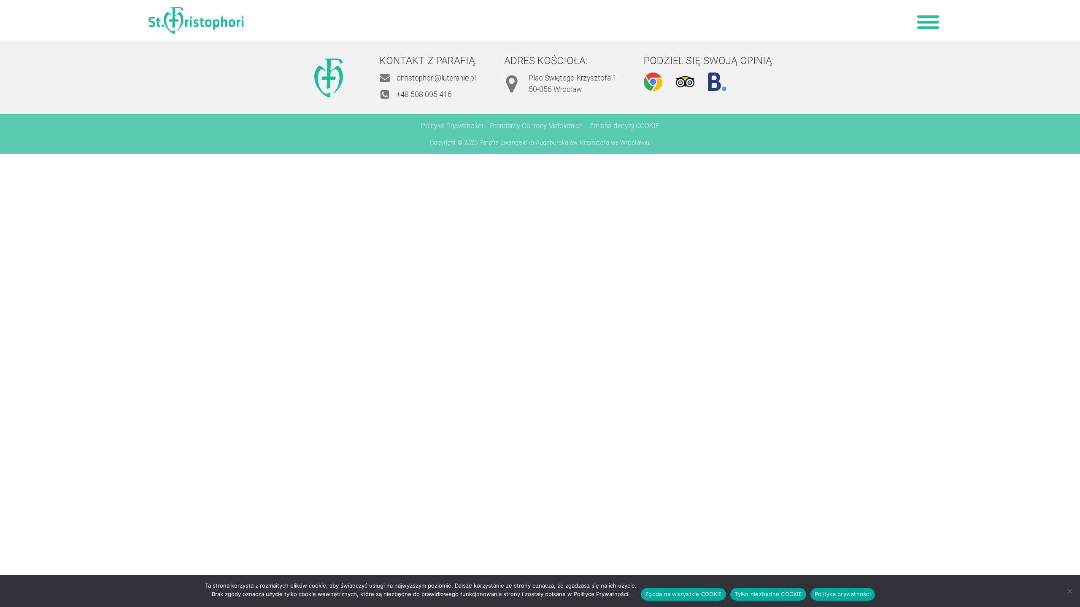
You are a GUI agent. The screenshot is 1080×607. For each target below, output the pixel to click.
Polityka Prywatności (452, 126)
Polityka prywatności (843, 594)
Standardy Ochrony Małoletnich (536, 126)
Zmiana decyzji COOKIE (624, 126)
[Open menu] (928, 22)
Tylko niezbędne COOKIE (768, 594)
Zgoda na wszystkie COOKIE (683, 594)
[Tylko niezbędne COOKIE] (1069, 591)
